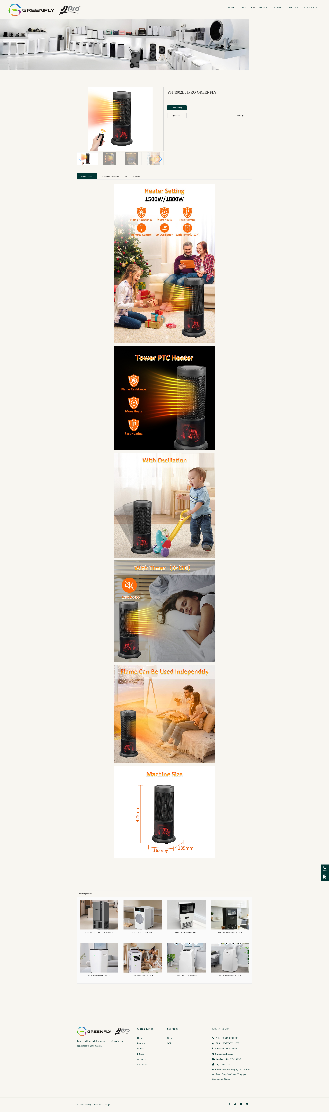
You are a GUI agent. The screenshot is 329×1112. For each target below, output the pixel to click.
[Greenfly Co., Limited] (45, 6)
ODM (169, 1038)
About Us (292, 7)
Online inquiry (177, 108)
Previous (177, 115)
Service (263, 7)
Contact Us (310, 7)
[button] (160, 159)
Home (231, 7)
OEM (169, 1043)
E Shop (277, 7)
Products (246, 7)
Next (239, 115)
